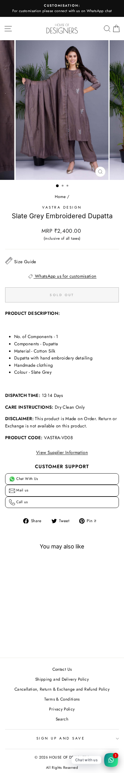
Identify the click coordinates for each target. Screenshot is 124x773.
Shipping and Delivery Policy (62, 679)
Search (62, 719)
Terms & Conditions (62, 699)
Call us (21, 502)
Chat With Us (26, 478)
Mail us (21, 490)
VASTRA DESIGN (62, 207)
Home (60, 196)
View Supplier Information (62, 452)
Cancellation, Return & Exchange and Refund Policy (62, 689)
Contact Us (62, 669)
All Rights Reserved (62, 767)
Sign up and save (60, 738)
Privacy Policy (62, 709)
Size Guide (25, 261)
